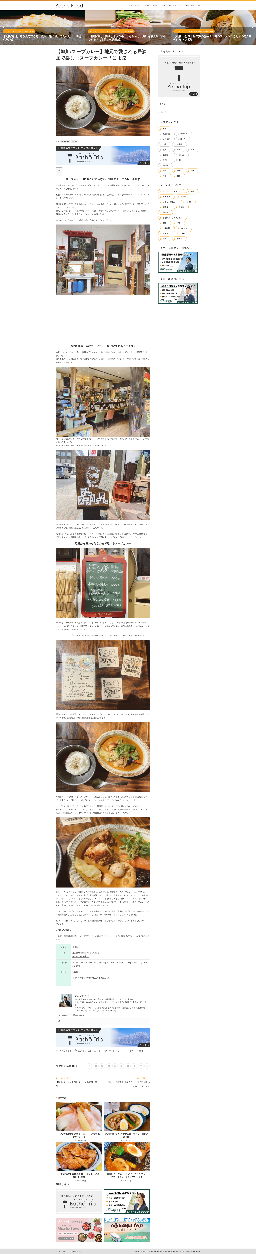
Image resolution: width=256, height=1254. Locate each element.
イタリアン (167, 233)
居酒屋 (165, 207)
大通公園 (166, 139)
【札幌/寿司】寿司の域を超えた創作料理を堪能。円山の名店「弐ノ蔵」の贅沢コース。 (212, 37)
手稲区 (165, 165)
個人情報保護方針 (156, 1251)
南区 (180, 160)
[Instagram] (58, 1021)
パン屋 (188, 202)
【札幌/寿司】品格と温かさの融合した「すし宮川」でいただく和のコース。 (42, 37)
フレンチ (183, 228)
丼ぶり (184, 233)
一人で (13, 31)
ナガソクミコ (65, 1051)
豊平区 (165, 155)
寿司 (30, 31)
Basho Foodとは (141, 1251)
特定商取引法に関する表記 (181, 1251)
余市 (178, 170)
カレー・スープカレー (107, 1051)
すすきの (183, 134)
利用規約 (168, 1251)
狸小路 (183, 139)
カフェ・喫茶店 (169, 202)
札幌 (35, 31)
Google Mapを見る (80, 956)
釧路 (178, 176)
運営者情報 (196, 1251)
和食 (164, 223)
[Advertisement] (103, 319)
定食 (164, 238)
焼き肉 (181, 207)
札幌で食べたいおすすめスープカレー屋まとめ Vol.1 (126, 1135)
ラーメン (166, 196)
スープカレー (65, 141)
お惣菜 (179, 238)
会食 (20, 31)
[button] (3, 28)
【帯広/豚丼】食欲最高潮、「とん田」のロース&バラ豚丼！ (79, 1175)
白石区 (165, 160)
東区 (192, 149)
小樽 (192, 170)
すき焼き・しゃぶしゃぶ (172, 217)
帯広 (164, 176)
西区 (178, 149)
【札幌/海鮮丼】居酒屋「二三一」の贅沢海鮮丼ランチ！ (79, 1135)
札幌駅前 (166, 134)
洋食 (178, 223)
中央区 (106, 31)
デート (6, 31)
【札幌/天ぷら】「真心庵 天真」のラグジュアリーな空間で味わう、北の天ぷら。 (126, 37)
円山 (25, 31)
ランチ (74, 141)
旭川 (141, 1051)
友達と (118, 31)
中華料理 (166, 228)
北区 (164, 149)
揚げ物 (125, 31)
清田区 (181, 155)
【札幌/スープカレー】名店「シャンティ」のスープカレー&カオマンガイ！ (126, 1175)
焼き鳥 (165, 212)
